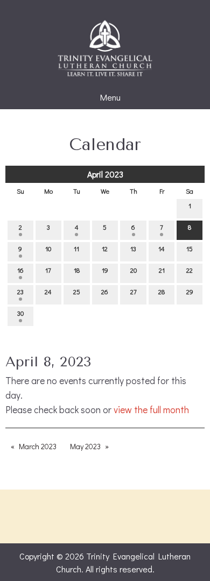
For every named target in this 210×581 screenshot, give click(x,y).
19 (105, 270)
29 (189, 291)
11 (76, 248)
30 (20, 313)
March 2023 (38, 446)
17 (48, 270)
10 (48, 248)
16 (20, 270)
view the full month (151, 409)
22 (189, 270)
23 (20, 291)
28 (161, 291)
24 (48, 291)
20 (133, 270)
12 (105, 248)
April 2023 (105, 174)
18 (77, 270)
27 (133, 291)
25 (76, 291)
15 (189, 248)
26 (104, 291)
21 (162, 270)
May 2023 (85, 446)
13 (133, 248)
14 (161, 248)
